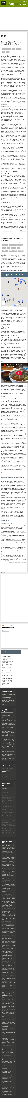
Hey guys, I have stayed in (7, 680)
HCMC (4, 49)
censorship (11, 768)
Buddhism (5, 245)
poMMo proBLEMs (6, 948)
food (14, 49)
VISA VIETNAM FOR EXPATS (8, 1009)
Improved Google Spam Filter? (8, 820)
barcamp (4, 768)
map (8, 247)
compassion (16, 245)
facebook (5, 773)
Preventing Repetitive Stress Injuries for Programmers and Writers (8, 963)
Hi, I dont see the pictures (7, 664)
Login (11, 230)
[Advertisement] (15, 18)
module (8, 774)
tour (4, 51)
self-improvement (12, 250)
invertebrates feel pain (16, 355)
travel (8, 51)
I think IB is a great (6, 683)
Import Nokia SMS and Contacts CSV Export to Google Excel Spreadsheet (9, 826)
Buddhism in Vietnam (6, 822)
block (7, 768)
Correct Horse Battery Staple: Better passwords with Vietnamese (8, 834)
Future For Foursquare (7, 830)
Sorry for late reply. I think (7, 677)
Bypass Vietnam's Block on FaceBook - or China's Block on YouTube (9, 802)
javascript (4, 774)
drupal (8, 771)
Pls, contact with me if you (7, 661)
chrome (4, 770)
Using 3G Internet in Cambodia (8, 908)
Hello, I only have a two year (8, 655)
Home (2, 33)
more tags (13, 778)
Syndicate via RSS (8, 625)
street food (18, 49)
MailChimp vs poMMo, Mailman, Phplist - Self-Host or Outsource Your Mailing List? (8, 923)
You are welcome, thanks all (8, 670)
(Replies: (9, 1002)
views (6, 776)
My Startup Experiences (7, 868)
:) (2, 673)
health (4, 247)
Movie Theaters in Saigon (7, 828)
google (9, 773)
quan (19, 247)
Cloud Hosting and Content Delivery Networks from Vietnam (8, 809)
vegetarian (20, 250)
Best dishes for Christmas (7, 1028)
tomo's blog (6, 230)
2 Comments (23, 230)
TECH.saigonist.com (6, 854)
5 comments (17, 562)
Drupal (5, 698)
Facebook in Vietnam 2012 (8, 819)
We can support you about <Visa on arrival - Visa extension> (7, 1001)
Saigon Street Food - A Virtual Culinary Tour (11, 43)
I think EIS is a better (6, 667)
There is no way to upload (7, 658)
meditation (13, 247)
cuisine (9, 49)
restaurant (5, 250)
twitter (3, 776)
